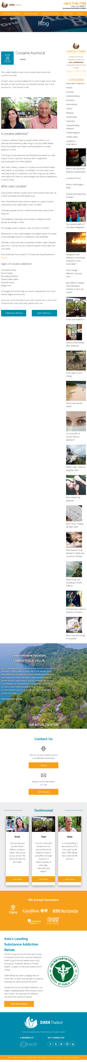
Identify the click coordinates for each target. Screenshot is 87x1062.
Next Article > (44, 313)
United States (72, 137)
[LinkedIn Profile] (72, 1044)
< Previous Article (13, 313)
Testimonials (71, 117)
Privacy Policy (57, 1057)
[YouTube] (61, 1044)
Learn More (17, 879)
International (71, 104)
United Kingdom (73, 132)
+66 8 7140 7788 (74, 3)
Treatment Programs (11, 13)
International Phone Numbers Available (74, 8)
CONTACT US (15, 18)
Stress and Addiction (75, 319)
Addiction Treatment (51, 13)
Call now (43, 765)
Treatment (70, 121)
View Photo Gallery (19, 1004)
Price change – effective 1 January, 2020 (74, 273)
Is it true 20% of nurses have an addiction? (73, 436)
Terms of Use (67, 1057)
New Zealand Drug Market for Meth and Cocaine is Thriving (75, 553)
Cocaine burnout (73, 178)
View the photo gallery (11, 698)
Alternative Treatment (75, 83)
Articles (23, 59)
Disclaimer (75, 1057)
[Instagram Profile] (67, 1044)
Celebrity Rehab (73, 96)
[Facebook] (50, 1044)
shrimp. (4, 257)
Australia (70, 92)
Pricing (80, 13)
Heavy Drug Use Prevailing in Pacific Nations (74, 582)
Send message (43, 792)
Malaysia (69, 112)
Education (70, 100)
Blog (4, 18)
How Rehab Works (31, 13)
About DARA (68, 13)
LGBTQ (69, 108)
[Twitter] (55, 1044)
